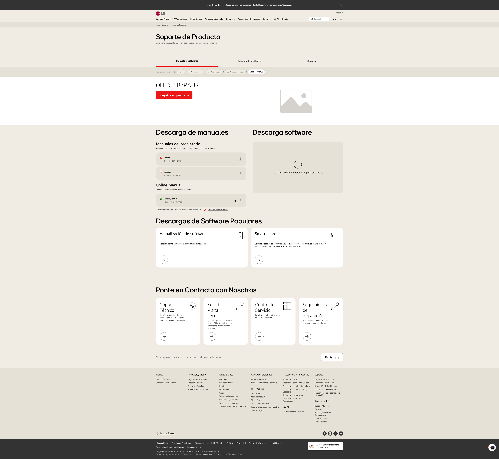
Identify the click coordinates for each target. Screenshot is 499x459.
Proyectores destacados (198, 389)
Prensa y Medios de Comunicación (322, 413)
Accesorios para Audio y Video (296, 382)
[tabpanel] (249, 170)
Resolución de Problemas (325, 386)
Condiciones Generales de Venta (170, 447)
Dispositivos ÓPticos (260, 403)
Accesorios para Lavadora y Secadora (295, 390)
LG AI (276, 19)
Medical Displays (258, 397)
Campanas (223, 393)
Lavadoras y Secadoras (229, 399)
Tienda (285, 19)
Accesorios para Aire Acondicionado (292, 399)
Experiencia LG (321, 418)
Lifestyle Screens (195, 382)
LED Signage (256, 410)
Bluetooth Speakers (196, 386)
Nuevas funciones (163, 379)
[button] (319, 19)
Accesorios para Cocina (293, 395)
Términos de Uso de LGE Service (209, 443)
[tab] (187, 61)
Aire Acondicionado (214, 19)
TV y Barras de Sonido (197, 379)
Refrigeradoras (226, 382)
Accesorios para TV (291, 379)
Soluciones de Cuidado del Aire (232, 406)
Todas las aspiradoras (228, 403)
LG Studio (223, 379)
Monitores (255, 393)
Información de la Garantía (326, 389)
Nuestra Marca (320, 406)
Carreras (318, 409)
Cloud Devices (257, 400)
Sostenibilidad (320, 421)
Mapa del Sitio (162, 443)
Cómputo (230, 19)
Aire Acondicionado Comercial (264, 382)
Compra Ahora (162, 19)
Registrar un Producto (324, 379)
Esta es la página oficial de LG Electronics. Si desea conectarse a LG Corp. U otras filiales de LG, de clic (201, 454)
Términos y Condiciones (182, 443)
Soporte (267, 19)
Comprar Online (194, 447)
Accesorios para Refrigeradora (296, 386)
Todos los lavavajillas (228, 396)
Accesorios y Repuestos (249, 19)
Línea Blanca (196, 19)
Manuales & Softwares (324, 382)
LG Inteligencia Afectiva (293, 411)
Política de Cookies (257, 443)
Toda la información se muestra (265, 407)
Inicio (158, 25)
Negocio (338, 13)
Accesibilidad (274, 443)
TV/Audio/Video (179, 19)
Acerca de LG (321, 401)
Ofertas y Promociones (166, 382)
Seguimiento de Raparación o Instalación (327, 394)
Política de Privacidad (236, 443)
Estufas (222, 386)
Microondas (224, 389)
